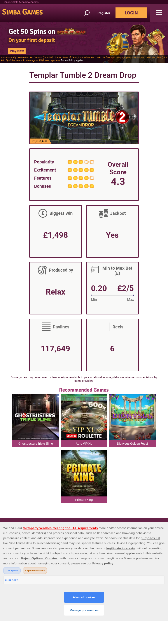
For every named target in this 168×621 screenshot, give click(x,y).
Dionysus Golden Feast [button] (132, 443)
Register (104, 13)
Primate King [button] (84, 499)
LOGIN (131, 13)
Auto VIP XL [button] (84, 443)
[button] (159, 13)
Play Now (17, 51)
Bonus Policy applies (72, 60)
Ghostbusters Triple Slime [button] (35, 443)
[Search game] (89, 13)
